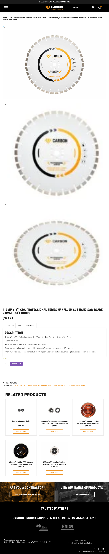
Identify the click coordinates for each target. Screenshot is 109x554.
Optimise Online (86, 543)
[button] (54, 26)
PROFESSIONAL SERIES (23, 18)
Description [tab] (10, 326)
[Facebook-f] (94, 549)
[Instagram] (98, 549)
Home (5, 18)
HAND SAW (32, 385)
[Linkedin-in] (103, 549)
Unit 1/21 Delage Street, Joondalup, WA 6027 (21, 542)
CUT (10, 18)
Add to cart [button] (21, 431)
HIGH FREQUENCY (40, 18)
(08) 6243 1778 (46, 542)
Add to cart (16, 364)
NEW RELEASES (60, 385)
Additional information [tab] (26, 326)
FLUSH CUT (22, 385)
